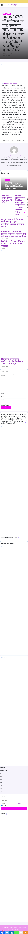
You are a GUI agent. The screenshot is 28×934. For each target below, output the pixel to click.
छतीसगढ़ (7, 180)
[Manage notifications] (3, 931)
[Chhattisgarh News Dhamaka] (14, 5)
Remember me (5, 806)
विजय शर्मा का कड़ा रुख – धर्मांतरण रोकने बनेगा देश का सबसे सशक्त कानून (12, 361)
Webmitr (18, 930)
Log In (14, 808)
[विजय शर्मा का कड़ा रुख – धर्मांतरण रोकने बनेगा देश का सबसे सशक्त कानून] (14, 304)
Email (2, 397)
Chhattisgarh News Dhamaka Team (9, 140)
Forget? (19, 803)
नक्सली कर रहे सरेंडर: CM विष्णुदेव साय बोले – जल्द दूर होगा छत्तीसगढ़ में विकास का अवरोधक (13, 234)
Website (2, 399)
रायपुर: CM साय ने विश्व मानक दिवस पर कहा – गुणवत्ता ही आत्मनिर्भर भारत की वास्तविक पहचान (12, 223)
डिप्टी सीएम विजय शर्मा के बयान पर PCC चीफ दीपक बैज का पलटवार (13, 243)
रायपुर (4, 14)
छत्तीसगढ (8, 14)
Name (2, 393)
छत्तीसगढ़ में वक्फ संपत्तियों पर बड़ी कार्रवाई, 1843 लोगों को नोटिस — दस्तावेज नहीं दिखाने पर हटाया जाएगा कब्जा (14, 186)
